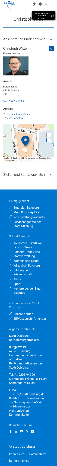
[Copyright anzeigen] (24, 71)
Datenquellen (9, 161)
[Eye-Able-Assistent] (34, 4)
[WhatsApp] (27, 431)
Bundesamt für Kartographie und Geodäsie (29, 158)
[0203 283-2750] (51, 48)
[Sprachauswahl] (40, 4)
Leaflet (6, 158)
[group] (28, 143)
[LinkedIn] (32, 431)
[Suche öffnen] (46, 4)
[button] (28, 39)
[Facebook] (10, 431)
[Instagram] (16, 431)
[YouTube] (21, 431)
